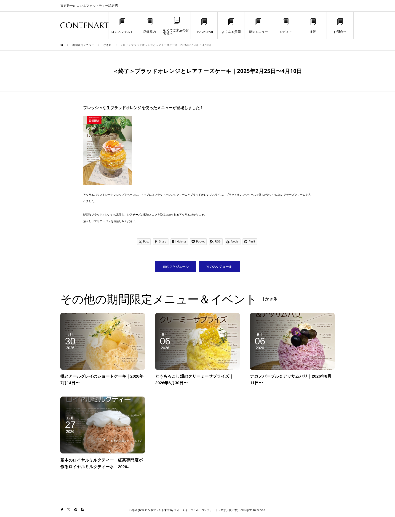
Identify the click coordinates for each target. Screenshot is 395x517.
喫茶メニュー (258, 32)
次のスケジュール (219, 266)
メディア (285, 32)
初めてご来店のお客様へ (176, 31)
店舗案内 (149, 32)
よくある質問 (231, 32)
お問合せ (340, 32)
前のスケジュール (176, 266)
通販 (313, 32)
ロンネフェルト (122, 32)
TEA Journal (204, 32)
